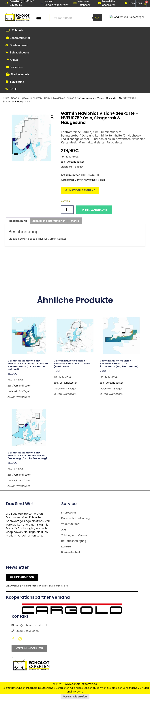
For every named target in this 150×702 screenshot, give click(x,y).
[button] (39, 18)
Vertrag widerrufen (75, 696)
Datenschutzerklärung (75, 518)
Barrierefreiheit (70, 552)
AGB (63, 529)
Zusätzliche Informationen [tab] (48, 220)
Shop (14, 97)
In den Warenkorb (94, 209)
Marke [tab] (75, 220)
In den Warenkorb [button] (19, 397)
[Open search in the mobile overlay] (76, 17)
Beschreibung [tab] (18, 220)
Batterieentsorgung (73, 541)
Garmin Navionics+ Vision (59, 97)
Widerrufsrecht (70, 524)
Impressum (68, 512)
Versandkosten (76, 161)
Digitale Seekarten (31, 97)
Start (6, 97)
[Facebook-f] (13, 639)
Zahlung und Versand (74, 535)
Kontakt (66, 546)
